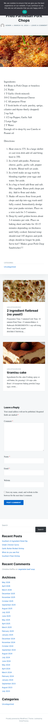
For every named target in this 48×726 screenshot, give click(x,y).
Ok (25, 12)
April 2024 (6, 669)
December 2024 (8, 639)
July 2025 (6, 612)
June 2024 (6, 661)
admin (8, 25)
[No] (45, 8)
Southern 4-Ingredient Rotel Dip (15, 541)
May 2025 (6, 620)
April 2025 (6, 623)
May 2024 (6, 665)
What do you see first (10, 552)
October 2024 (7, 646)
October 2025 (7, 601)
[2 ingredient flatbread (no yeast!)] (24, 291)
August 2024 (7, 653)
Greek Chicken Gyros (10, 545)
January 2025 (7, 635)
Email (7, 468)
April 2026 (6, 586)
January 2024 (7, 680)
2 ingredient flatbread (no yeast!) (22, 312)
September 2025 (9, 605)
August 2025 (7, 608)
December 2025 (8, 593)
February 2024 (8, 676)
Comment (8, 421)
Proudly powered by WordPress (17, 718)
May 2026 (6, 582)
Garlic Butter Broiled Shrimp (13, 548)
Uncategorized (10, 267)
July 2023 (6, 691)
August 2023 (7, 687)
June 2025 (6, 616)
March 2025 (7, 627)
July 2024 (6, 657)
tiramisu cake (16, 372)
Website (7, 480)
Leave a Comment (39, 25)
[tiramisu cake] (24, 353)
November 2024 (8, 642)
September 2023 (9, 684)
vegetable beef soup (26, 569)
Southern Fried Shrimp (11, 556)
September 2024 (9, 650)
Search (5, 525)
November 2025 (8, 597)
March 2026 (7, 590)
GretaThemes (23, 721)
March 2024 (7, 672)
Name (7, 456)
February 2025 (8, 631)
